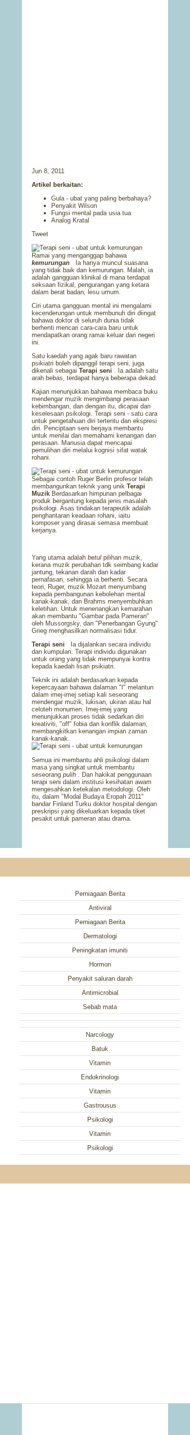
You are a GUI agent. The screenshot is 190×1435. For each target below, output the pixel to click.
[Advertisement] (95, 71)
